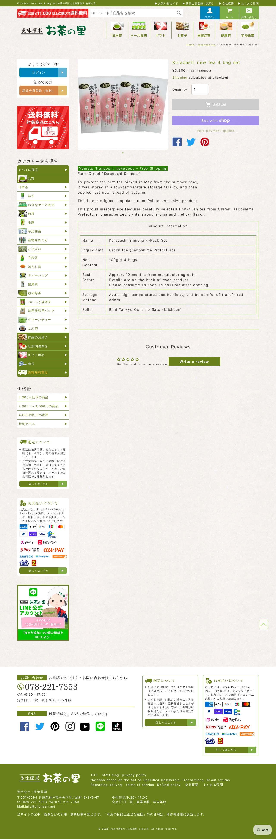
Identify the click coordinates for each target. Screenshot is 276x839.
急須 (31, 363)
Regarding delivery (107, 784)
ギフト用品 (36, 355)
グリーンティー (39, 319)
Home (190, 44)
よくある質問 (250, 3)
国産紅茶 (204, 35)
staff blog (110, 775)
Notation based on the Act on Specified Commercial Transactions (147, 780)
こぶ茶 (33, 328)
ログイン (210, 17)
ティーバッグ (38, 275)
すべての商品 (28, 169)
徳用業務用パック (41, 310)
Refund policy (169, 784)
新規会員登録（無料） (200, 3)
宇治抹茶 (247, 35)
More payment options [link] (215, 130)
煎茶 (31, 213)
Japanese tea (207, 44)
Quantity (179, 89)
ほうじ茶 (34, 266)
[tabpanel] (123, 104)
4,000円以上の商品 (34, 415)
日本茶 (117, 35)
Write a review (194, 361)
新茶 (31, 196)
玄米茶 (33, 257)
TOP (94, 775)
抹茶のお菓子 (38, 337)
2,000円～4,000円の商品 (39, 406)
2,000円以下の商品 (34, 397)
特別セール (27, 424)
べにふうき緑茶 (39, 302)
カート (229, 17)
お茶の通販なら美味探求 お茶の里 (130, 828)
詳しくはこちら (39, 483)
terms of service (140, 784)
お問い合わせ (249, 17)
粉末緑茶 (34, 293)
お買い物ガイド (168, 3)
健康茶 (226, 35)
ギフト (161, 35)
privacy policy (134, 775)
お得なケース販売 (41, 205)
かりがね (34, 249)
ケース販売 (139, 35)
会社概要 (228, 3)
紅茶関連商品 (38, 346)
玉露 (31, 222)
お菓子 (182, 35)
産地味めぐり (38, 240)
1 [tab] (123, 153)
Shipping (179, 77)
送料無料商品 (38, 372)
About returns (218, 780)
